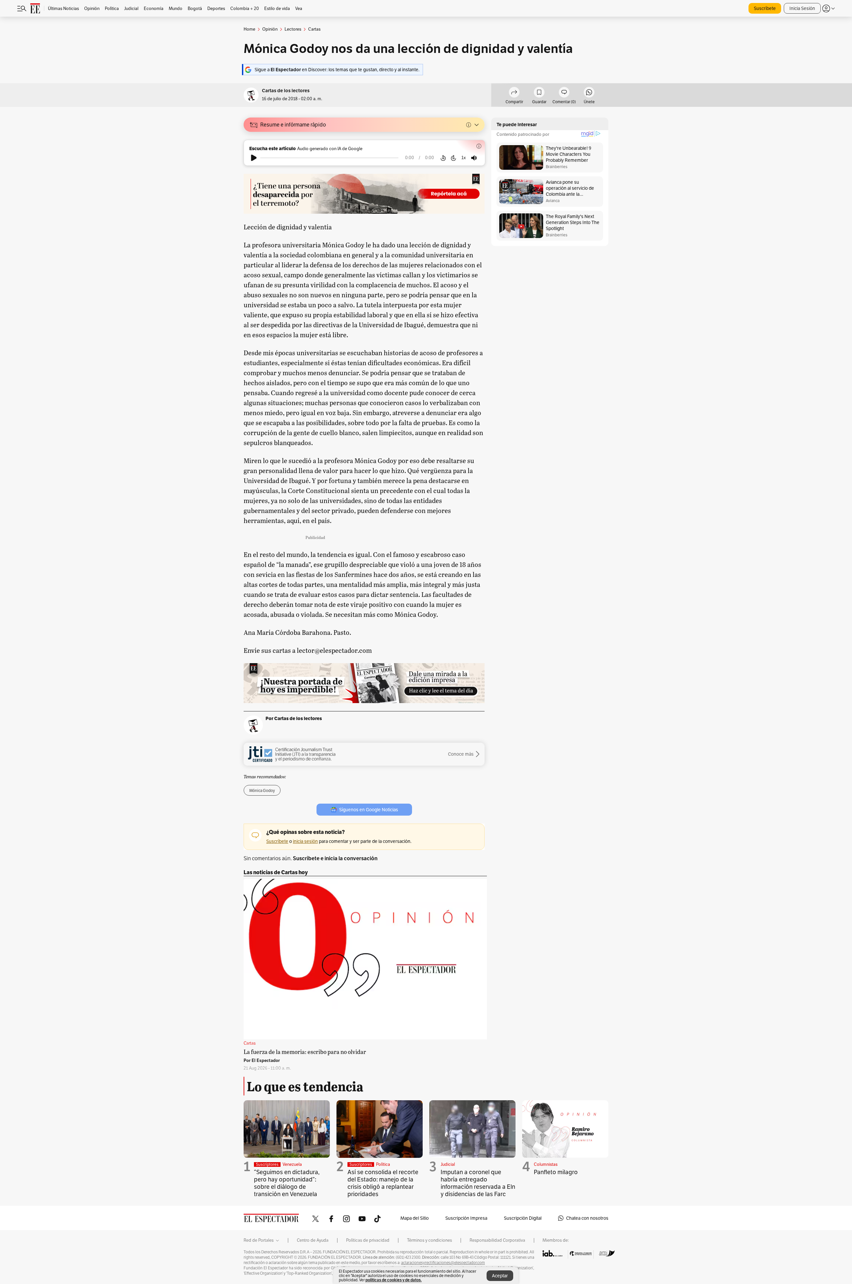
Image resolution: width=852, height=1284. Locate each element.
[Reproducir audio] (254, 158)
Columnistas (545, 1164)
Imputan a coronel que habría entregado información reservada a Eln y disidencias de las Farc (478, 1183)
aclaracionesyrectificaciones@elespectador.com (443, 1262)
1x (463, 157)
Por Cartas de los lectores (294, 718)
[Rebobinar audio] (443, 158)
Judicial (448, 1164)
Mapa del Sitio (414, 1218)
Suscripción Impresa (466, 1218)
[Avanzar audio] (453, 158)
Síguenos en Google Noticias (368, 810)
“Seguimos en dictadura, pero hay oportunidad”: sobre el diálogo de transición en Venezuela (287, 1183)
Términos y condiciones (429, 1240)
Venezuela (292, 1164)
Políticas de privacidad (367, 1240)
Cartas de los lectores (286, 91)
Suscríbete (765, 8)
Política (383, 1164)
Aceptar (500, 1276)
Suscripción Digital (522, 1218)
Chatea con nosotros (587, 1218)
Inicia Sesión (802, 8)
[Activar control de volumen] (474, 158)
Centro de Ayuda (312, 1240)
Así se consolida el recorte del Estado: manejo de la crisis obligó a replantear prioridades (382, 1183)
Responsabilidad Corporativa (497, 1240)
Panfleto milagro (556, 1172)
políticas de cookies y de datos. (393, 1279)
